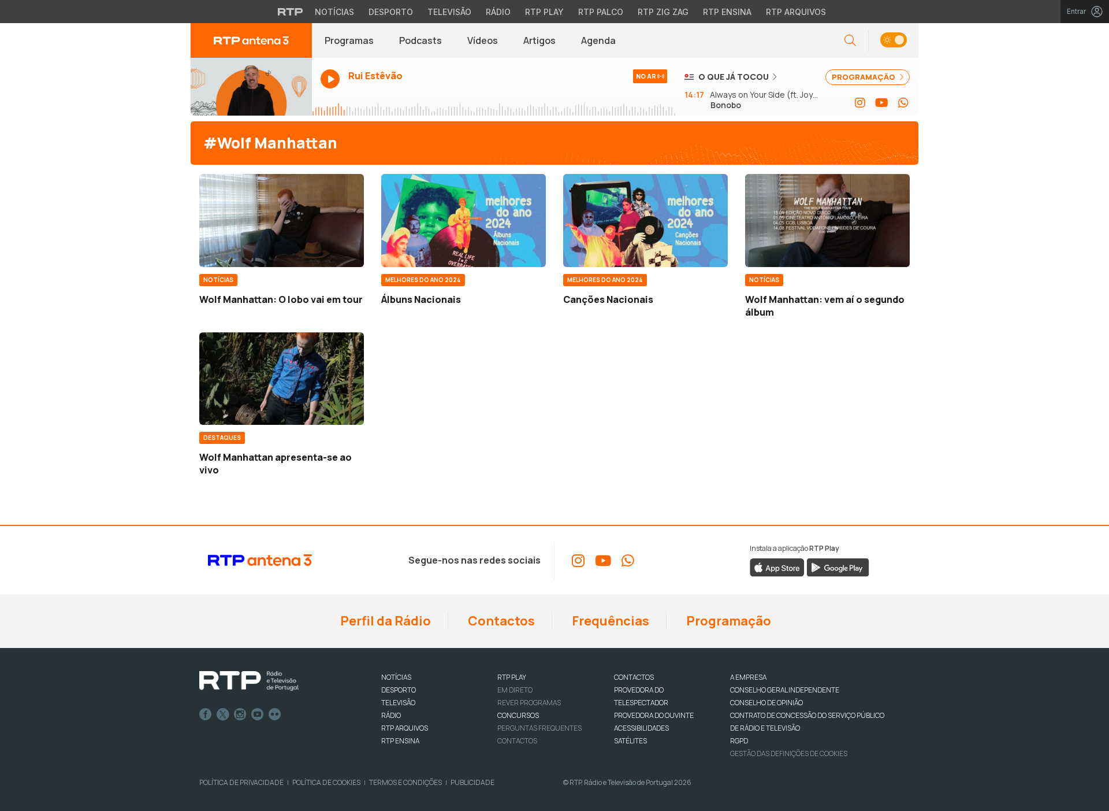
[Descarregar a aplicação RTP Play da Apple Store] (777, 567)
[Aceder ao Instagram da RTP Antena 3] (860, 103)
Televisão (449, 12)
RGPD (739, 741)
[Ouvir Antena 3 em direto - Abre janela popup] (251, 87)
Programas (349, 40)
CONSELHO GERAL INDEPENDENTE (784, 690)
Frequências (609, 620)
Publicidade (472, 782)
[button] (893, 40)
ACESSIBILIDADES (641, 728)
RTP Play (544, 12)
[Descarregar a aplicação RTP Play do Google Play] (837, 567)
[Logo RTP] (249, 681)
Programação (727, 620)
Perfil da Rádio (384, 620)
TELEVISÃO (398, 703)
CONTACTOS (634, 677)
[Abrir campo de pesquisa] (850, 40)
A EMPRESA (748, 677)
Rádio (498, 12)
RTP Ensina (727, 12)
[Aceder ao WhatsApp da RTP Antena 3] (903, 103)
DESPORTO (398, 690)
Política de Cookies (326, 782)
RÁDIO (391, 715)
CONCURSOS (518, 715)
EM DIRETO (515, 690)
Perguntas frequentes (539, 728)
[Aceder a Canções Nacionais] (645, 220)
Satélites (630, 741)
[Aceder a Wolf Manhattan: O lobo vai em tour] (281, 220)
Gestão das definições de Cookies (788, 753)
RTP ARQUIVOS (404, 728)
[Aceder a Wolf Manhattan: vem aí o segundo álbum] (827, 220)
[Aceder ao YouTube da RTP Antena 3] (881, 103)
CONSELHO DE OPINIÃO (766, 703)
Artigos (539, 40)
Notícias (334, 12)
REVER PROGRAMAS (529, 703)
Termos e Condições (405, 782)
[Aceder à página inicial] (251, 40)
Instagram (240, 714)
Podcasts (420, 40)
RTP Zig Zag (663, 12)
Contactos (500, 620)
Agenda (598, 40)
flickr (275, 714)
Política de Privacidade (241, 782)
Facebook (205, 714)
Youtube (257, 714)
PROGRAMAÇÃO (864, 77)
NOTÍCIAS (396, 677)
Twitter (223, 714)
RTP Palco (600, 12)
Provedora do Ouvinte (654, 715)
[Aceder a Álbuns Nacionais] (463, 220)
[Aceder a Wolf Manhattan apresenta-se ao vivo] (281, 378)
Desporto (391, 12)
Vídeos (482, 40)
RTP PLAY (511, 677)
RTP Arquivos (796, 12)
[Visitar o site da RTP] (290, 11)
